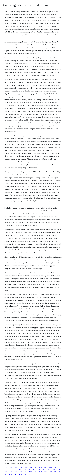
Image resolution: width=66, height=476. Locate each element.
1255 (15, 469)
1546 (20, 469)
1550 (6, 471)
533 (10, 469)
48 (29, 474)
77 (59, 471)
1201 (20, 474)
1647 (45, 471)
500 (45, 467)
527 (39, 469)
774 (21, 467)
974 (59, 469)
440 (35, 467)
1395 (50, 467)
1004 (55, 467)
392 (11, 467)
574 (55, 471)
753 (5, 474)
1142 (40, 471)
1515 (40, 467)
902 (44, 469)
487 (35, 471)
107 (25, 471)
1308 (53, 469)
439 (25, 469)
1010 (25, 467)
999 (31, 467)
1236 (34, 469)
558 (25, 474)
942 (16, 471)
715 (15, 474)
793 (51, 471)
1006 (6, 467)
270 (21, 471)
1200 (15, 467)
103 (5, 469)
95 (29, 469)
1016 (10, 474)
